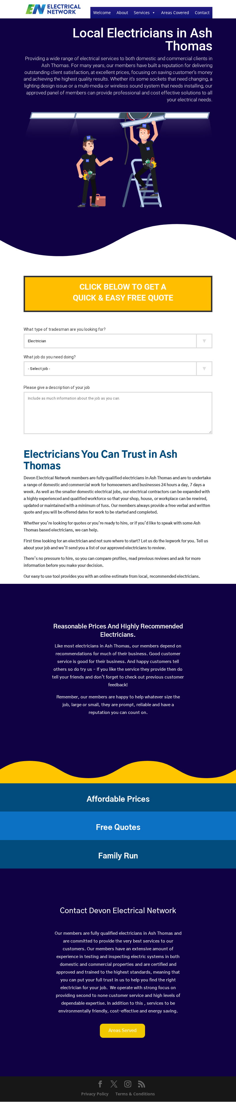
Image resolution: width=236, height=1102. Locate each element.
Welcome (102, 12)
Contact (202, 12)
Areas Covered (175, 12)
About (122, 12)
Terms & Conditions (135, 1094)
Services (142, 12)
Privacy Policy (95, 1094)
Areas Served (122, 1030)
